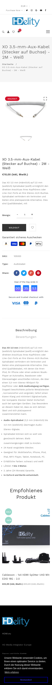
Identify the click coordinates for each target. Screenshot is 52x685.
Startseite (7, 64)
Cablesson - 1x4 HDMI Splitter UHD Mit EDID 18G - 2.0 (25, 576)
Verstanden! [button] (26, 680)
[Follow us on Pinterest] (38, 273)
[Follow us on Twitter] (24, 273)
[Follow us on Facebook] (16, 273)
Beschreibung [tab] (26, 330)
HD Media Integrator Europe (16, 644)
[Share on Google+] (31, 273)
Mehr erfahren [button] (12, 672)
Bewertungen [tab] (26, 337)
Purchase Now (13, 10)
